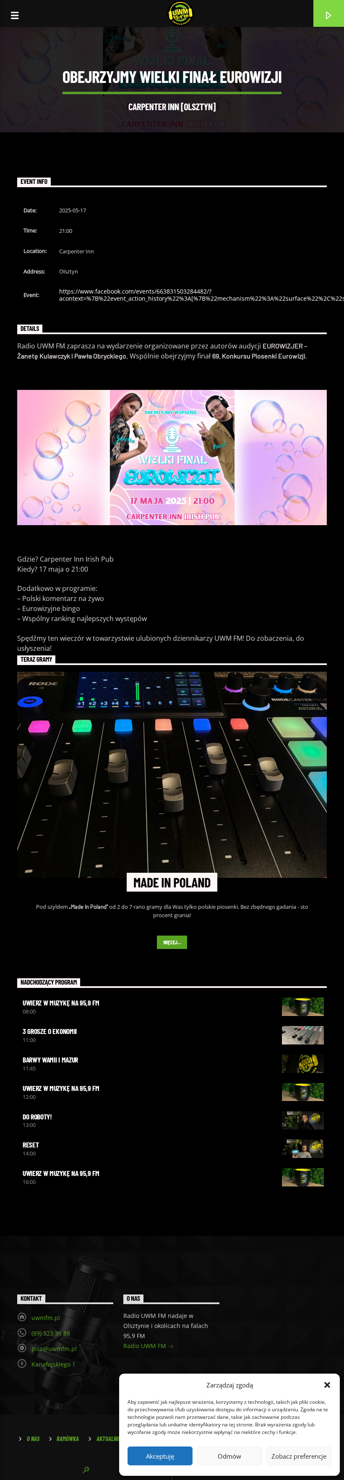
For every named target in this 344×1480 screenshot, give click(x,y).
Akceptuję (160, 1456)
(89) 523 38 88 (50, 1333)
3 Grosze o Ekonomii (50, 1031)
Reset (31, 1144)
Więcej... (172, 942)
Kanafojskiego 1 (53, 1364)
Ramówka (68, 1438)
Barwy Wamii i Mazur (50, 1059)
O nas (33, 1438)
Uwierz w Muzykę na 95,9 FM (61, 1002)
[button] (327, 1385)
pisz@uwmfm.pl (54, 1349)
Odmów (229, 1456)
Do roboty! (37, 1116)
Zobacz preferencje (298, 1456)
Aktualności (111, 1438)
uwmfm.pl (45, 1318)
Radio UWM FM (145, 1346)
